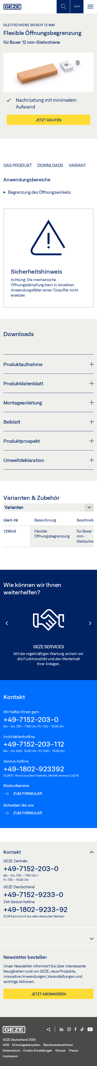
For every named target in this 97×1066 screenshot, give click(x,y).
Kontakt (12, 852)
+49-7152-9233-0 (33, 894)
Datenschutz (11, 1050)
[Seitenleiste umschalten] (76, 6)
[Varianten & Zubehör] (48, 508)
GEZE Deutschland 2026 (19, 1039)
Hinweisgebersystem (26, 1045)
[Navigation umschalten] (90, 6)
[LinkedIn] (61, 1029)
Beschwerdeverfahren (58, 1045)
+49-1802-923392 (33, 769)
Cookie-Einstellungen (37, 1050)
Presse (73, 1050)
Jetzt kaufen (48, 120)
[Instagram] (69, 1029)
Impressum (10, 1056)
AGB (6, 1045)
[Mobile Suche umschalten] (63, 6)
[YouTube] (90, 1029)
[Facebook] (75, 1029)
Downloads (50, 165)
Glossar (60, 1050)
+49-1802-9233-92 (35, 909)
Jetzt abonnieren (48, 994)
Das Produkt (17, 165)
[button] (4, 623)
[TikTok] (82, 1029)
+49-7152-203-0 (30, 719)
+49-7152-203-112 (33, 744)
